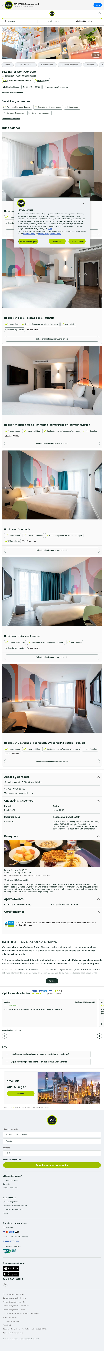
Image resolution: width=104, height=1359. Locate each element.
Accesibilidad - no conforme (13, 1333)
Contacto (6, 1184)
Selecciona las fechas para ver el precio (52, 339)
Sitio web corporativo (10, 1202)
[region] (52, 222)
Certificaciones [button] (14, 912)
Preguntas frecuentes (10, 1180)
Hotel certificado (12, 87)
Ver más (52, 981)
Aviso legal (7, 1325)
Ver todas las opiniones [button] (11, 1030)
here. (50, 228)
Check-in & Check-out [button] (19, 800)
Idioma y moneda (10, 1129)
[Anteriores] (4, 1036)
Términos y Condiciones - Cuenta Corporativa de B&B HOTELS (25, 1329)
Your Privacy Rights (28, 241)
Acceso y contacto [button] (17, 777)
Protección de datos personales (14, 1302)
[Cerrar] (3, 5)
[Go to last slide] (4, 169)
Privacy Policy (43, 233)
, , (19, 76)
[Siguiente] (99, 1036)
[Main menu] (4, 13)
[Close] (83, 203)
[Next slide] (99, 169)
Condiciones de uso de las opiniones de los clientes (21, 1313)
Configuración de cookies (12, 1321)
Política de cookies (9, 1317)
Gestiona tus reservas (10, 1188)
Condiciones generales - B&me (14, 1310)
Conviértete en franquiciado (13, 1209)
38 (98, 55)
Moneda (6, 1148)
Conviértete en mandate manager (15, 1206)
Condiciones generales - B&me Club (16, 1306)
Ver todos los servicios (11, 119)
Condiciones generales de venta (14, 1298)
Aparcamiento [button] (14, 899)
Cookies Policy (29, 233)
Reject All (57, 241)
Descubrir (20, 1094)
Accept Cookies (77, 241)
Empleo (5, 1213)
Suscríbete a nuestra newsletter (52, 1165)
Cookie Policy (55, 233)
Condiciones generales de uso (13, 1294)
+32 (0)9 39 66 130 (32, 87)
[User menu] (99, 13)
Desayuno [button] (11, 836)
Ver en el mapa (43, 80)
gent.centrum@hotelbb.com (58, 87)
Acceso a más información (12, 93)
